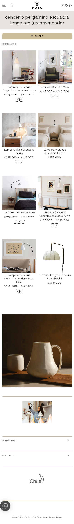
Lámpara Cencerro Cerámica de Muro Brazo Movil (19, 278)
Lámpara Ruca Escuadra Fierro (19, 151)
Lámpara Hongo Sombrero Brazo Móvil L (55, 277)
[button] (12, 5)
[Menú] (4, 5)
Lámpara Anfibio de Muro (19, 212)
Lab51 (59, 517)
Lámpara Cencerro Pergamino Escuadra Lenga (19, 89)
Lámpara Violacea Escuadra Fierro (55, 151)
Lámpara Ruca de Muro (55, 87)
